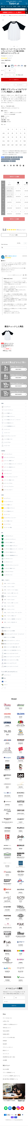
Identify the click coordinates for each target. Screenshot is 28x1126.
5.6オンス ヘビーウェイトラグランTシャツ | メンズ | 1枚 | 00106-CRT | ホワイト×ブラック (7, 345)
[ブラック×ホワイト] (9, 66)
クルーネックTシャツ (6, 159)
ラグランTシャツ (5, 161)
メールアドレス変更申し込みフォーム (11, 1075)
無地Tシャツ (5, 15)
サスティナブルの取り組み (9, 1037)
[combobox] (14, 9)
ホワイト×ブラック (15, 159)
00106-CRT (7, 157)
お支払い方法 (6, 1021)
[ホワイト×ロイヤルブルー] (21, 66)
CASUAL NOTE (6, 1034)
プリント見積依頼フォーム (9, 1072)
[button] (1, 3)
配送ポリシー (6, 1050)
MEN (3, 157)
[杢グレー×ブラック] (25, 66)
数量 (2, 74)
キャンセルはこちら (7, 1018)
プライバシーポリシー (8, 1047)
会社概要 (5, 1060)
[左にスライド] (10, 46)
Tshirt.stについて (7, 1027)
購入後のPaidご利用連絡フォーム (10, 1079)
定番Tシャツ (12, 161)
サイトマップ (6, 1053)
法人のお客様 (6, 1069)
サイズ (2, 70)
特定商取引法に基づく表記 (9, 1057)
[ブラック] (5, 66)
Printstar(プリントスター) (7, 55)
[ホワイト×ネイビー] (18, 66)
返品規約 (5, 1044)
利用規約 (5, 1040)
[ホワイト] (2, 66)
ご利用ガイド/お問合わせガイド (10, 1024)
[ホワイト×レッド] (15, 66)
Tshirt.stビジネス (11, 1119)
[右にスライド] (17, 46)
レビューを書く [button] (14, 235)
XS (21, 157)
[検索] (26, 9)
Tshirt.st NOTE (6, 1031)
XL (18, 157)
